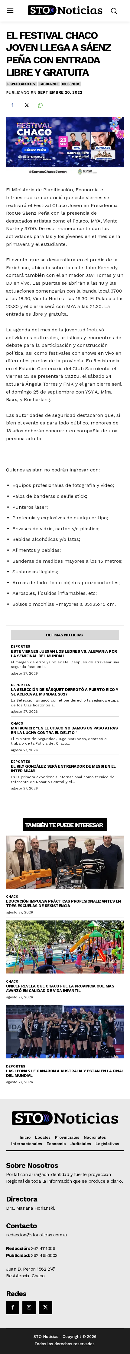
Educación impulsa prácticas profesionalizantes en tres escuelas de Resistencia (63, 903)
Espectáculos (21, 84)
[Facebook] (12, 105)
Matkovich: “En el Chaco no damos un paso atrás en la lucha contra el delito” (64, 730)
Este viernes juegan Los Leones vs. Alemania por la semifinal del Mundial (64, 653)
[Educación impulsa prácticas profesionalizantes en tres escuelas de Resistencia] (65, 862)
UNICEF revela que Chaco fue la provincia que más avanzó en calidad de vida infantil (60, 988)
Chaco (17, 724)
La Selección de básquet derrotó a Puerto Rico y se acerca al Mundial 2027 (64, 691)
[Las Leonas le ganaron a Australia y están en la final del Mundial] (65, 1031)
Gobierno (48, 84)
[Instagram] (29, 1307)
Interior (70, 84)
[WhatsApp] (40, 105)
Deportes (20, 647)
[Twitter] (26, 105)
